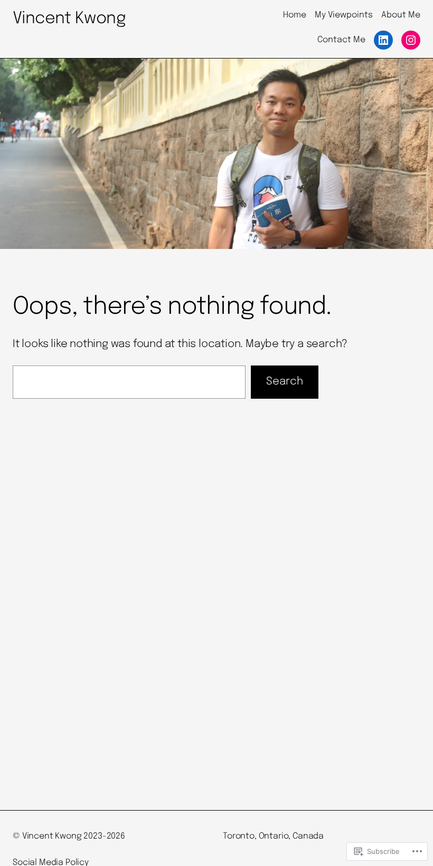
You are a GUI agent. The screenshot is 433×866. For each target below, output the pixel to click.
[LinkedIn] (383, 40)
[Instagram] (410, 40)
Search (284, 381)
